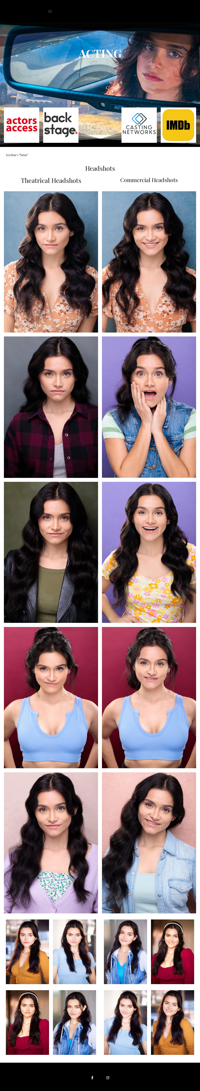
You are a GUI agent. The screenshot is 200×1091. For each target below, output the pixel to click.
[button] (50, 11)
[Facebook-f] (92, 1077)
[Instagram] (107, 1077)
